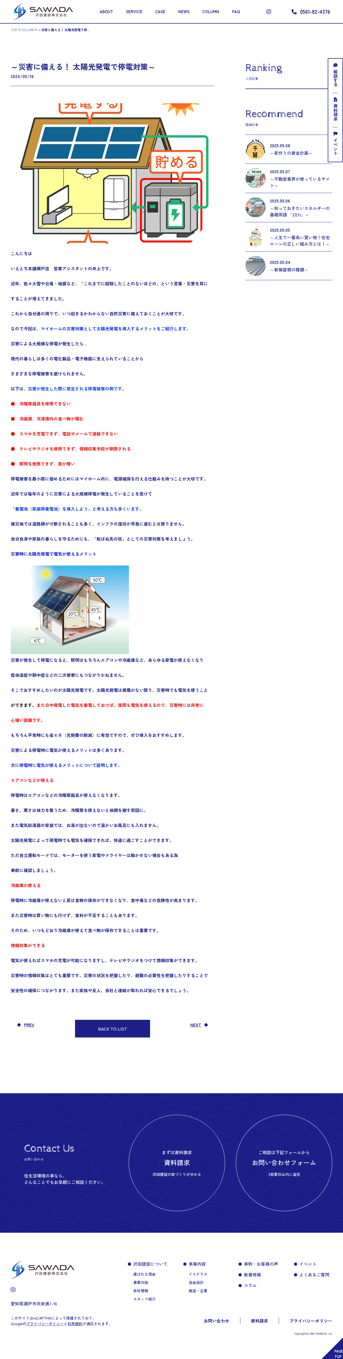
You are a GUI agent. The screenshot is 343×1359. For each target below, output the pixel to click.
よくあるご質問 (314, 1274)
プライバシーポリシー (310, 1320)
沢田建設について (150, 1264)
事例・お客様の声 (261, 1264)
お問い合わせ (216, 1320)
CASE (160, 11)
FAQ (236, 11)
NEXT (195, 1024)
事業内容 (140, 1282)
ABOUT (106, 11)
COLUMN (210, 11)
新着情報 (252, 1274)
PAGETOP (338, 1354)
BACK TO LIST (112, 1028)
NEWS (183, 11)
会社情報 (140, 1290)
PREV (29, 1024)
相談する (335, 78)
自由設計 (196, 1282)
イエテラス (198, 1274)
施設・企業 (198, 1290)
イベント (335, 146)
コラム (250, 1285)
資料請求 (335, 112)
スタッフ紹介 (144, 1299)
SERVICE (134, 11)
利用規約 (75, 1323)
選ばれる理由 (144, 1274)
